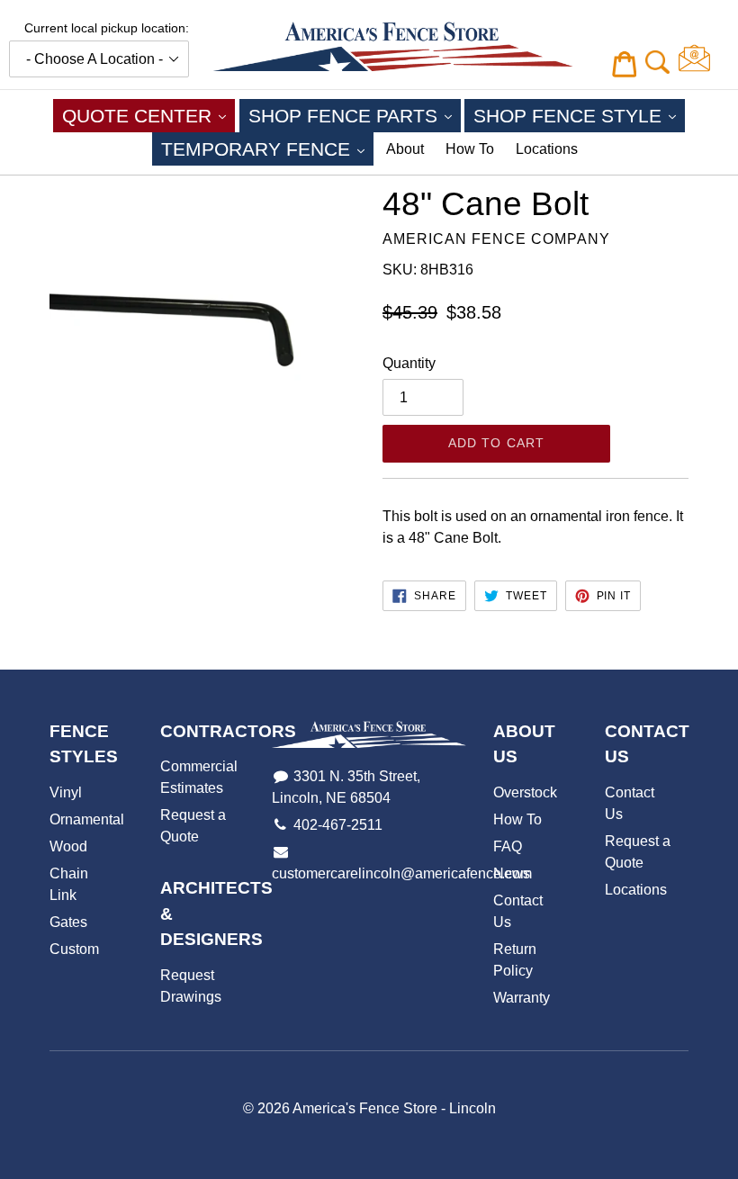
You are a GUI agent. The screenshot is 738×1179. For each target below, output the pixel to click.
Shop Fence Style (579, 115)
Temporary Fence (267, 148)
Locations (547, 149)
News (511, 873)
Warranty (521, 997)
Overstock (525, 792)
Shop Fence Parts (354, 115)
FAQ (507, 846)
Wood (68, 846)
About (405, 149)
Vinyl (66, 792)
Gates (68, 922)
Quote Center (148, 115)
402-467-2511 (337, 824)
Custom (74, 949)
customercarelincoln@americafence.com (402, 873)
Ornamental (87, 819)
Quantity (409, 363)
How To (470, 149)
